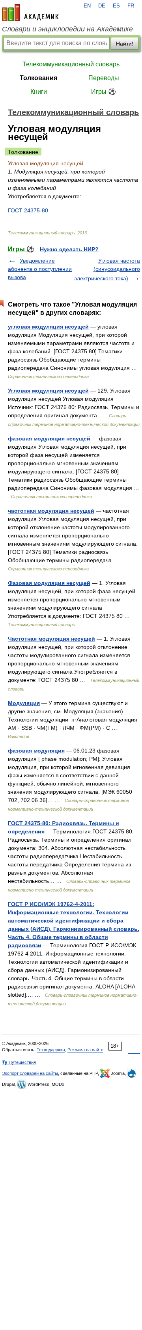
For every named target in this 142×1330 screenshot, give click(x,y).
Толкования (38, 78)
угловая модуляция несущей (48, 326)
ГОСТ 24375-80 (28, 210)
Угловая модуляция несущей (48, 390)
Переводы (103, 78)
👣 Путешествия (19, 1062)
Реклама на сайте (85, 1049)
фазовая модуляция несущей (49, 438)
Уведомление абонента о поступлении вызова (40, 269)
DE (101, 6)
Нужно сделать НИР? (69, 249)
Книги (38, 91)
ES (116, 6)
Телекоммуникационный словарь (71, 64)
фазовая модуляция (36, 750)
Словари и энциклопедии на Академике (67, 29)
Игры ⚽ (103, 91)
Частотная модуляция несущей (51, 639)
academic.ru (30, 12)
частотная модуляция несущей (51, 511)
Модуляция (24, 703)
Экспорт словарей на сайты (30, 1073)
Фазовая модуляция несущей (49, 583)
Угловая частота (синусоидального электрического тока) (107, 269)
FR (130, 6)
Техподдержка (51, 1049)
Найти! (124, 43)
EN (87, 6)
